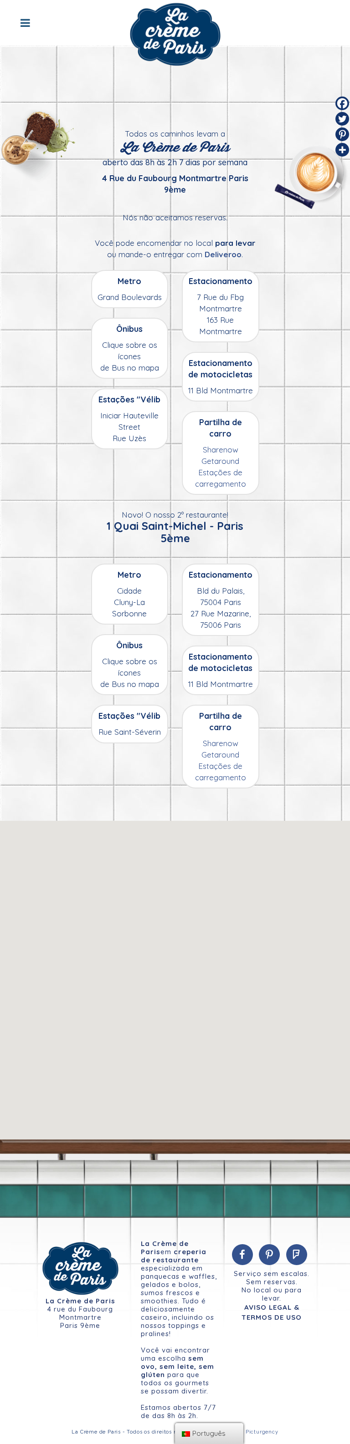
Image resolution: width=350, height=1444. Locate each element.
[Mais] (342, 150)
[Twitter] (342, 119)
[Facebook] (342, 103)
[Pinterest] (342, 134)
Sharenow (220, 449)
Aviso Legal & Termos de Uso (272, 1312)
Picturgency (262, 1432)
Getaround (220, 461)
